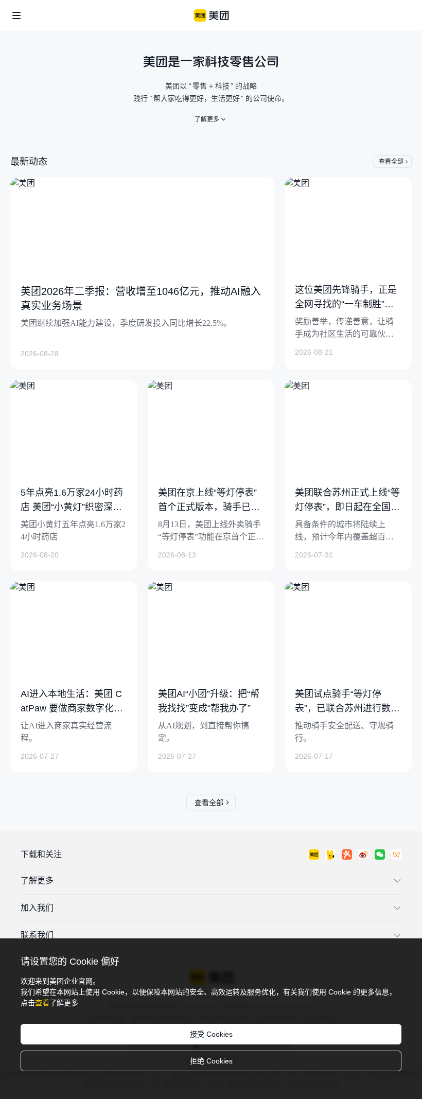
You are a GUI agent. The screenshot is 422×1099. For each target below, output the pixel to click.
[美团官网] (211, 15)
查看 (42, 1003)
